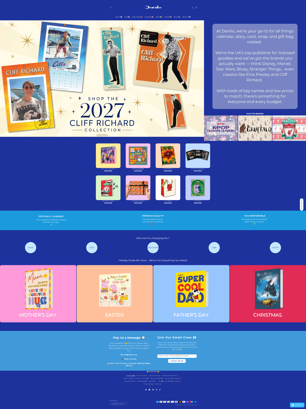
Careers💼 (178, 381)
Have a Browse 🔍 (142, 375)
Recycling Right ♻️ (129, 381)
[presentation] (201, 128)
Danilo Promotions (183, 404)
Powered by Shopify (192, 404)
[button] (111, 7)
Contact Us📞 (159, 384)
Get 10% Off (301, 205)
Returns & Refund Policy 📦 (132, 378)
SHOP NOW (108, 171)
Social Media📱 (152, 381)
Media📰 (161, 381)
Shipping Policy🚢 (154, 375)
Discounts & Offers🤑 (156, 378)
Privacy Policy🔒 (148, 384)
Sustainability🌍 (141, 381)
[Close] (301, 200)
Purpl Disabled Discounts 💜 (172, 378)
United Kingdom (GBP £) (117, 403)
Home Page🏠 (130, 375)
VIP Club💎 (145, 378)
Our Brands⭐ (169, 381)
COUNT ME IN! (177, 361)
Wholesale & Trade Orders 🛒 (169, 375)
